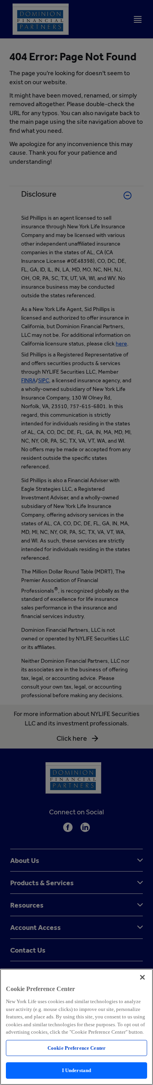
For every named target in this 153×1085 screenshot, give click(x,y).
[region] (76, 1027)
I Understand (76, 1070)
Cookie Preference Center (76, 1048)
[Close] (142, 977)
